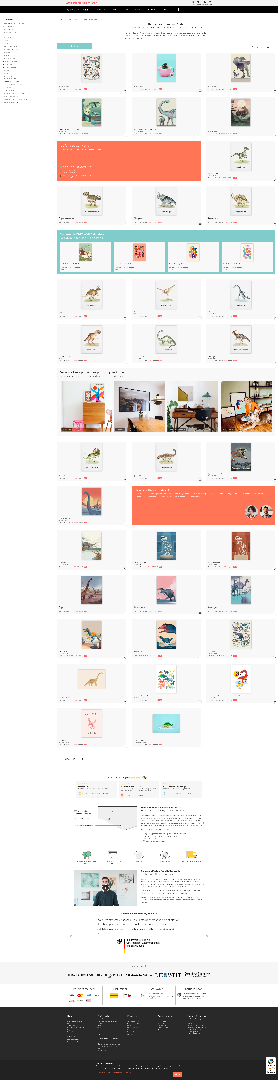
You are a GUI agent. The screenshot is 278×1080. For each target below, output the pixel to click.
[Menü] (274, 1058)
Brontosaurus (139, 356)
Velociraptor (213, 174)
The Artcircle (139, 697)
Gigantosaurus (139, 607)
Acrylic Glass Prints (133, 1021)
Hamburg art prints (163, 1027)
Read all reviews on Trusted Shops (158, 778)
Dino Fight (212, 129)
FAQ (68, 1023)
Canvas (129, 1030)
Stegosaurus (213, 218)
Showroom (100, 1023)
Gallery (99, 1027)
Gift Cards (130, 1034)
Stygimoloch (64, 312)
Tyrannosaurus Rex (215, 474)
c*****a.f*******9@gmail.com (91, 793)
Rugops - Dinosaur (215, 85)
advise (254, 493)
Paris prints (161, 1023)
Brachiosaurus (64, 518)
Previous (71, 936)
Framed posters (132, 1027)
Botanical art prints (194, 1033)
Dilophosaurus (64, 474)
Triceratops (138, 218)
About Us (100, 1019)
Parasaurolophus (215, 356)
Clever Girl (63, 740)
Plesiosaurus (213, 312)
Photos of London (163, 1025)
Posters (75, 19)
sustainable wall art (147, 884)
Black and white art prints (196, 1019)
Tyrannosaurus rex (66, 218)
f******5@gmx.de (129, 795)
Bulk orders (101, 1042)
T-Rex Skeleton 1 (214, 563)
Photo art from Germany (196, 1021)
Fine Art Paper (132, 1032)
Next (207, 936)
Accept (177, 1074)
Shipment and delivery (74, 1021)
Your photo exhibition (74, 1042)
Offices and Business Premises (107, 1046)
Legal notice (71, 1030)
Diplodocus (63, 563)
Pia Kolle (212, 697)
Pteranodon (138, 312)
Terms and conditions (74, 1025)
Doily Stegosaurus (141, 740)
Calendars (130, 1019)
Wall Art (68, 19)
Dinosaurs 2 (213, 651)
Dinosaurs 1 (63, 85)
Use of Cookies (72, 1032)
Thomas (266, 520)
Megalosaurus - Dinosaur (69, 129)
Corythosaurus (214, 607)
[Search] (209, 9)
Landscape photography (195, 1025)
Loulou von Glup (140, 742)
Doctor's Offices (102, 1050)
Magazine (100, 1034)
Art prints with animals (195, 1029)
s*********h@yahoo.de (173, 793)
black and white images (165, 893)
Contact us (70, 1019)
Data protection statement (76, 1027)
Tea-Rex (137, 85)
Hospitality (100, 1048)
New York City (161, 1021)
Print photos (101, 1030)
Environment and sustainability (107, 1021)
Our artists (100, 1032)
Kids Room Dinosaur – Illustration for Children (226, 696)
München (160, 1030)
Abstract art (191, 1023)
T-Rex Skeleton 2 (140, 563)
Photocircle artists (73, 1039)
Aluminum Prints (133, 1023)
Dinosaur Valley (65, 607)
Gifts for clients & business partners (108, 1044)
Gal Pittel (213, 175)
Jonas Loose (139, 86)
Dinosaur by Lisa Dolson (143, 696)
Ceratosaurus (64, 356)
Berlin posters (161, 1019)
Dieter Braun (65, 86)
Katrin (251, 520)
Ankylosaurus (139, 474)
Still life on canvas (193, 1035)
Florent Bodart (65, 697)
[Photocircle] (77, 9)
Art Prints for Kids (85, 19)
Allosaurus (138, 651)
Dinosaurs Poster (98, 19)
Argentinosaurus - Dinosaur (145, 129)
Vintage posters (193, 1031)
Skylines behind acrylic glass (197, 1027)
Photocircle (61, 19)
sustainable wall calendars (169, 897)
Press (99, 1025)
